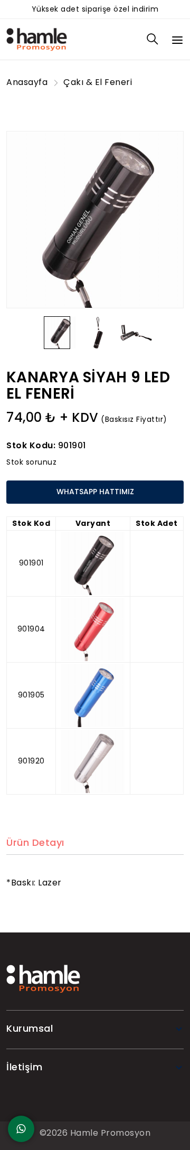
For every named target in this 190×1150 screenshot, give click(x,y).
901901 (72, 445)
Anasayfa (27, 82)
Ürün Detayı (35, 843)
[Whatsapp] (21, 1129)
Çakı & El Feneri (97, 82)
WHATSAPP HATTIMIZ (95, 491)
